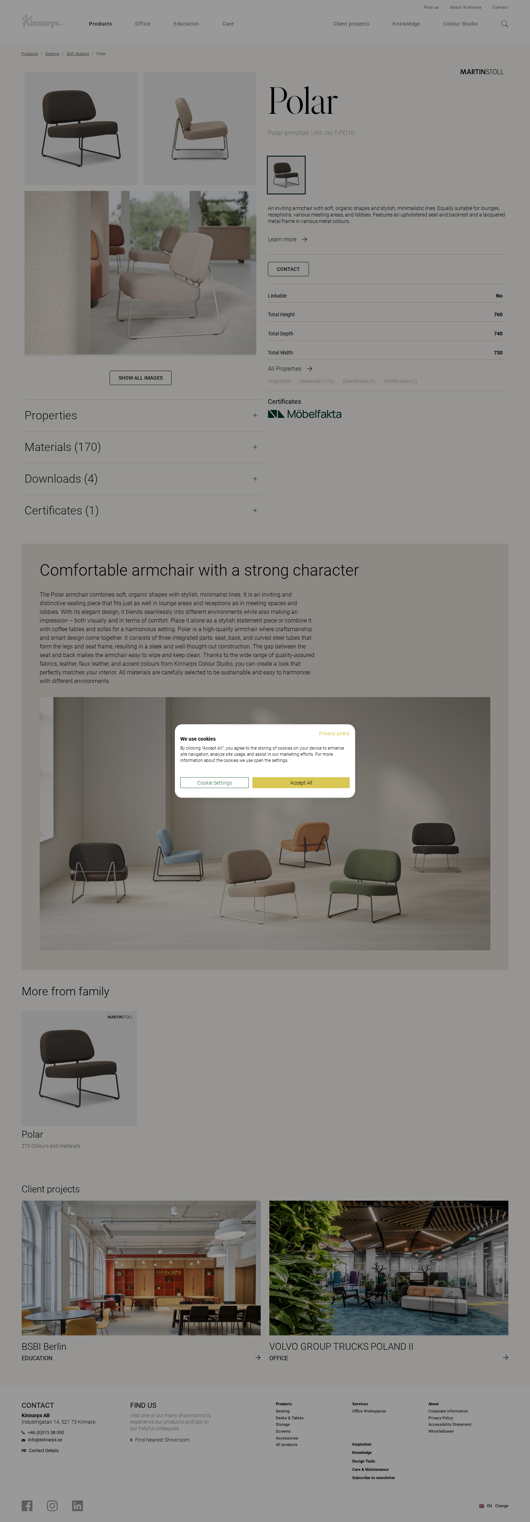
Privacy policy (334, 733)
